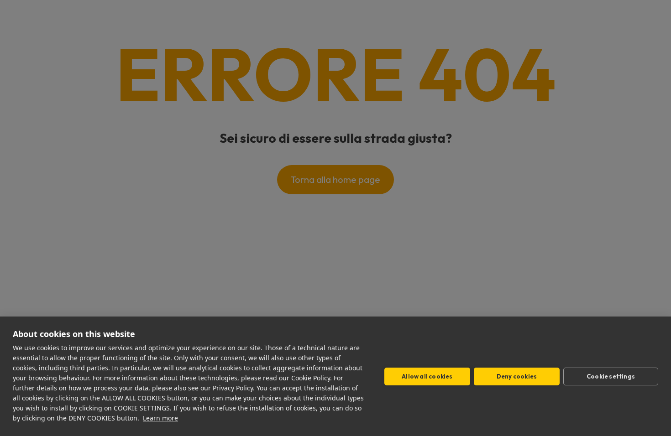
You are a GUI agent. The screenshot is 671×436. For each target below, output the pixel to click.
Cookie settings (611, 376)
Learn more (160, 418)
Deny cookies (517, 376)
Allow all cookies (427, 376)
